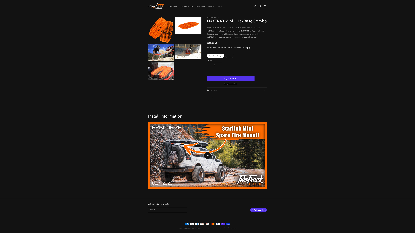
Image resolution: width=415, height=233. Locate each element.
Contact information (210, 228)
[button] (211, 6)
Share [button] (211, 97)
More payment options (230, 84)
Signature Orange (215, 56)
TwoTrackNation (186, 228)
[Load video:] (207, 155)
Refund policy (222, 228)
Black (231, 56)
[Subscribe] (184, 209)
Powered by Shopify (197, 228)
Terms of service (232, 228)
